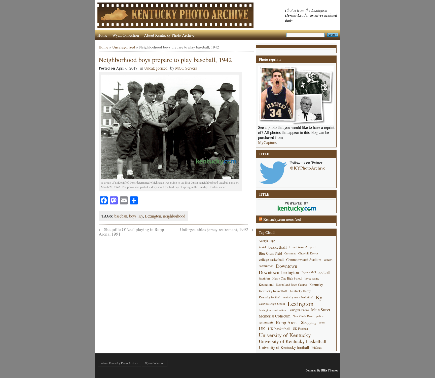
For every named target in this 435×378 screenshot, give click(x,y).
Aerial (262, 247)
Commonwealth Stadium (303, 259)
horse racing (312, 278)
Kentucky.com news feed (282, 219)
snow (322, 322)
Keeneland (266, 284)
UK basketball (279, 328)
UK (262, 329)
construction (266, 266)
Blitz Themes (329, 370)
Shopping (308, 322)
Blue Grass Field (270, 253)
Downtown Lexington (279, 272)
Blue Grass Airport (302, 247)
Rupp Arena (287, 322)
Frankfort (264, 278)
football (324, 272)
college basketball (271, 259)
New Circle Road (303, 316)
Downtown (286, 266)
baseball (120, 216)
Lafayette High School (272, 303)
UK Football (300, 329)
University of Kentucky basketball (292, 341)
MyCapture (267, 142)
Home (102, 35)
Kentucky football (269, 297)
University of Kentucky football (284, 347)
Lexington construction (272, 310)
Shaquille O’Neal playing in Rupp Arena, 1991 (131, 232)
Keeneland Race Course (291, 285)
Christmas (290, 253)
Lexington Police (298, 310)
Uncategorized (123, 46)
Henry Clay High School (287, 278)
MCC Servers (186, 68)
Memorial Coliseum (274, 316)
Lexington (153, 216)
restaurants (266, 322)
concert (328, 259)
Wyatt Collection (125, 35)
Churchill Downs (308, 253)
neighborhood (174, 216)
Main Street (320, 309)
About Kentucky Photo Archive (169, 35)
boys (132, 216)
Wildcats (316, 347)
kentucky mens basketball (298, 297)
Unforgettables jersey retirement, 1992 (216, 229)
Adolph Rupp (267, 241)
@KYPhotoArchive (307, 167)
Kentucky (316, 284)
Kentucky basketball (273, 291)
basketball (277, 247)
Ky (140, 216)
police (319, 316)
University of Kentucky (285, 335)
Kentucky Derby (300, 291)
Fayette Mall (309, 272)
